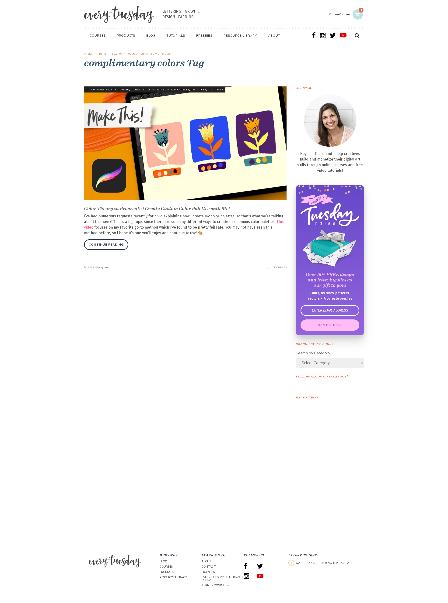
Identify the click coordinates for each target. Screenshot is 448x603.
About (206, 561)
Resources (198, 89)
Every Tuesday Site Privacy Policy (222, 578)
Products (167, 572)
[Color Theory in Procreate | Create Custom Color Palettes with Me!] (185, 143)
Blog (163, 561)
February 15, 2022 (98, 267)
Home (89, 54)
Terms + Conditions (216, 585)
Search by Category (313, 353)
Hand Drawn (120, 89)
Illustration (141, 89)
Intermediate (162, 89)
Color (90, 89)
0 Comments (279, 267)
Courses (166, 566)
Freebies (102, 89)
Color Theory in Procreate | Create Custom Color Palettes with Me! (157, 208)
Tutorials (215, 89)
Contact (209, 566)
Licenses (208, 572)
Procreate (181, 89)
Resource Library (173, 577)
